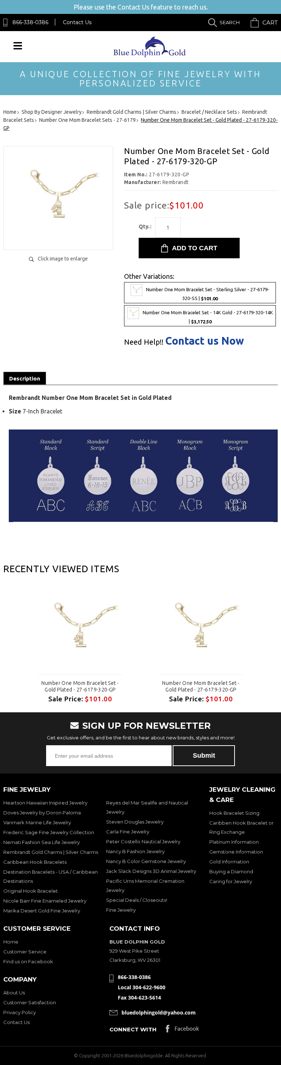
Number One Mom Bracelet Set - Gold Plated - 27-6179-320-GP (80, 686)
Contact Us (77, 22)
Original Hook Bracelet (30, 891)
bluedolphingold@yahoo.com (158, 1012)
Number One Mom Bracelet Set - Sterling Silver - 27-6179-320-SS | (207, 294)
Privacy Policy (19, 1012)
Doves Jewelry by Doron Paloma (42, 812)
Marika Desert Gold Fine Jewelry (41, 911)
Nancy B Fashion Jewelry (135, 851)
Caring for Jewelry (230, 881)
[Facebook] (182, 1030)
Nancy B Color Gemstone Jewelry (146, 861)
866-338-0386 (30, 22)
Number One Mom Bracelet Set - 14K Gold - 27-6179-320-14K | (208, 317)
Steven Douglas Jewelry (135, 822)
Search (230, 22)
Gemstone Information (236, 852)
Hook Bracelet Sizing (234, 813)
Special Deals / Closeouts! (136, 900)
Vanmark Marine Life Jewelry (37, 822)
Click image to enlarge (63, 259)
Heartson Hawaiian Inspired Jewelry (45, 803)
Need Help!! (144, 342)
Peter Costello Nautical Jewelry (143, 841)
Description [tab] (24, 378)
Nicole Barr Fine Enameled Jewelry (44, 901)
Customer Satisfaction (29, 1002)
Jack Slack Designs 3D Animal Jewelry (151, 871)
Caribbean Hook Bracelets (35, 862)
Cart (270, 22)
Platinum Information (234, 842)
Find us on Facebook (28, 961)
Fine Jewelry (121, 910)
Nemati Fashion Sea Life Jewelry (41, 842)
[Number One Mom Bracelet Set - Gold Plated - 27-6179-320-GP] (58, 236)
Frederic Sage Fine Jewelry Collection (48, 832)
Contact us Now (204, 340)
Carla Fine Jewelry (127, 832)
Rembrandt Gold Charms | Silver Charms (50, 852)
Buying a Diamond (231, 871)
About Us (14, 992)
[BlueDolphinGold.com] (150, 55)
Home (10, 942)
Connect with (133, 1029)
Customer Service (24, 952)
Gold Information (229, 862)
